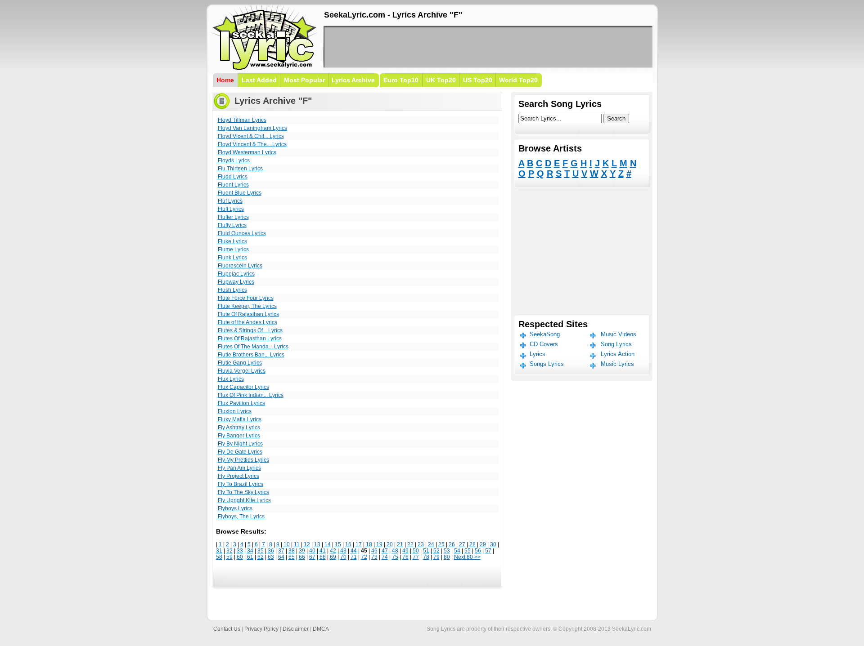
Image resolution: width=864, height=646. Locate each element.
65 (291, 557)
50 (416, 551)
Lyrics (537, 354)
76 (405, 557)
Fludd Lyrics (233, 177)
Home (225, 80)
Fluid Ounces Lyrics (242, 233)
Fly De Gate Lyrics (240, 452)
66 (302, 557)
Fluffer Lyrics (233, 217)
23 (421, 544)
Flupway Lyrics (236, 282)
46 (374, 551)
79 (436, 557)
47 (385, 551)
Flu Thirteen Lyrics (240, 168)
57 (488, 551)
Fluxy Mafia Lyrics (239, 419)
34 (250, 551)
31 (219, 551)
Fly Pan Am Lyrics (239, 468)
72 (364, 557)
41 (323, 551)
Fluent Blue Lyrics (239, 193)
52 (436, 551)
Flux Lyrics (231, 379)
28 (472, 544)
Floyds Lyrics (234, 160)
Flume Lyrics (233, 249)
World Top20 (518, 80)
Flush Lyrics (232, 290)
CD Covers (544, 344)
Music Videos (618, 334)
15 (338, 544)
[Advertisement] (488, 47)
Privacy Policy (261, 629)
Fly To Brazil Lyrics (240, 484)
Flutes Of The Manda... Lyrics (253, 346)
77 (416, 557)
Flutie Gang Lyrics (240, 363)
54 (457, 551)
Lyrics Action (617, 354)
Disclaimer (296, 629)
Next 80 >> (467, 557)
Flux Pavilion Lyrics (241, 403)
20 (390, 544)
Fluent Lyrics (233, 185)
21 (400, 544)
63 (271, 557)
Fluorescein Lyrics (240, 266)
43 (343, 551)
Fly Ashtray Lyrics (239, 427)
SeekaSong (545, 334)
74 (385, 557)
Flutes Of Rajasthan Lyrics (250, 338)
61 (250, 557)
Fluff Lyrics (231, 209)
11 (297, 544)
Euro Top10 (400, 80)
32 (229, 551)
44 (354, 551)
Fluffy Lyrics (232, 225)
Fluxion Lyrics (235, 411)
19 (379, 544)
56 (478, 551)
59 (229, 557)
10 (287, 544)
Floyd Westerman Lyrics (247, 152)
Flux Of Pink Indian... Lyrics (251, 395)
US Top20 (477, 80)
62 (260, 557)
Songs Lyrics (547, 364)
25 (441, 544)
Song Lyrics (616, 344)
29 (483, 544)
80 (447, 557)
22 (410, 544)
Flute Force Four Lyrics (246, 298)
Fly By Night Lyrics (240, 444)
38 (291, 551)
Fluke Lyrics (232, 241)
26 (452, 544)
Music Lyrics (617, 364)
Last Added (259, 80)
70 (343, 557)
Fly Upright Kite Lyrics (244, 500)
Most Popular (304, 80)
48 (395, 551)
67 (312, 557)
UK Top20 (441, 80)
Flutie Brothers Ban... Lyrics (251, 355)
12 (307, 544)
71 (354, 557)
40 (312, 551)
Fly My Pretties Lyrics (243, 460)
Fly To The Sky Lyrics (243, 492)
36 (271, 551)
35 (260, 551)
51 (426, 551)
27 (462, 544)
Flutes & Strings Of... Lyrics (250, 330)
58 (219, 557)
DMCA (321, 629)
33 (240, 551)
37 (281, 551)
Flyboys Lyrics (235, 508)
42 (333, 551)
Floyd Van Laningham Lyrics (252, 128)
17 (359, 544)
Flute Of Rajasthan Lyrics (248, 314)
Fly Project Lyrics (238, 476)
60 (240, 557)
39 (302, 551)
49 (405, 551)
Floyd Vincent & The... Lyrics (252, 144)
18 (369, 544)
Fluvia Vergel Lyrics (242, 371)
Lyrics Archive (353, 80)
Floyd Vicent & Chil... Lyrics (251, 136)
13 (317, 544)
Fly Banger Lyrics (239, 435)
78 (426, 557)
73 (374, 557)
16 (348, 544)
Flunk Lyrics (232, 257)
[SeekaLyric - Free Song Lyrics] (264, 68)
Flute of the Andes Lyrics (247, 322)
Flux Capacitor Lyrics (243, 387)
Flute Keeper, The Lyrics (247, 306)
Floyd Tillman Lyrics (242, 120)
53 (447, 551)
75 (395, 557)
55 (467, 551)
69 (333, 557)
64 (281, 557)
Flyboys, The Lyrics (241, 516)
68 (323, 557)
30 (493, 544)
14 (327, 544)
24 (431, 544)
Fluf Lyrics (230, 201)
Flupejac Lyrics (236, 274)
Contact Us (226, 629)
